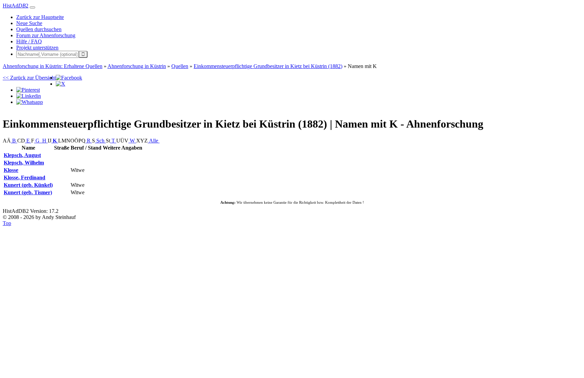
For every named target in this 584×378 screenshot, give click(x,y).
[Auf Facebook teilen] (69, 78)
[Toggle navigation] (32, 7)
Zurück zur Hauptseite (40, 17)
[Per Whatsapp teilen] (29, 102)
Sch (100, 140)
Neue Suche (29, 23)
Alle (154, 140)
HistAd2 (15, 5)
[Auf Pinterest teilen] (28, 90)
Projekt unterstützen (37, 47)
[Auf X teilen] (60, 84)
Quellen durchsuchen (39, 29)
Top (7, 223)
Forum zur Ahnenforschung (45, 35)
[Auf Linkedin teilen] (28, 96)
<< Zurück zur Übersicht (29, 78)
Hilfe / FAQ (29, 41)
